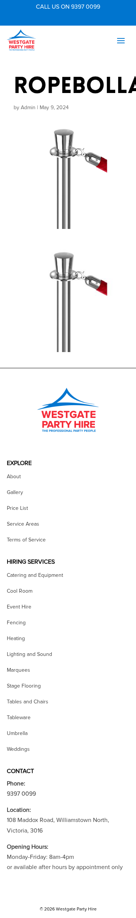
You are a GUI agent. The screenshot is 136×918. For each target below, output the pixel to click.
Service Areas (23, 524)
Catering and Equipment (35, 575)
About (14, 477)
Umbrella (17, 734)
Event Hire (19, 607)
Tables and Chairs (27, 702)
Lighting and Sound (29, 654)
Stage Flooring (24, 686)
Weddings (18, 749)
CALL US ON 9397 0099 (68, 7)
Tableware (19, 718)
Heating (16, 639)
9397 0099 (21, 794)
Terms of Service (26, 540)
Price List (17, 508)
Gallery (15, 493)
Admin (28, 107)
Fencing (16, 623)
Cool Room (19, 591)
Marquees (18, 670)
